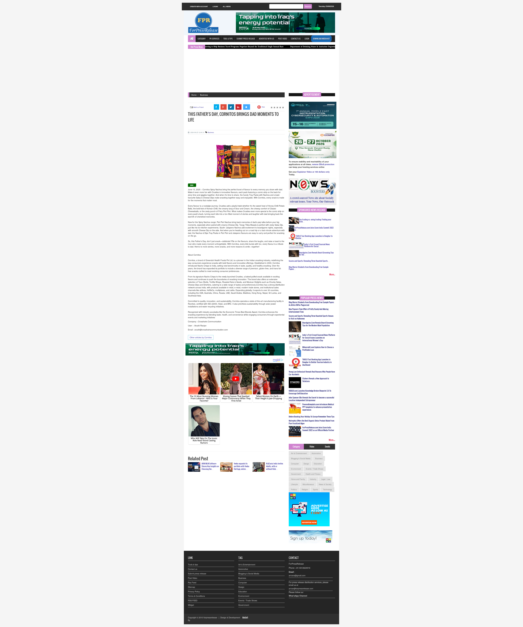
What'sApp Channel (298, 595)
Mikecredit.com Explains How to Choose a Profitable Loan (318, 348)
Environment (296, 468)
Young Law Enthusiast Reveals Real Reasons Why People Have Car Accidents (312, 373)
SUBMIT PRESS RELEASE (246, 38)
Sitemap (191, 587)
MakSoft (245, 617)
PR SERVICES (214, 38)
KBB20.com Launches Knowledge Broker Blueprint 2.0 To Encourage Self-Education (310, 392)
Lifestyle (294, 484)
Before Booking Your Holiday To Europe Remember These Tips (311, 416)
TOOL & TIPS (228, 38)
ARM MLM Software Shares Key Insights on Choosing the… (210, 466)
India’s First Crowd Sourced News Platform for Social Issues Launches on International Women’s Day (318, 338)
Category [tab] (296, 446)
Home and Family (298, 479)
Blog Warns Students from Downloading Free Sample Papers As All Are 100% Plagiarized (311, 303)
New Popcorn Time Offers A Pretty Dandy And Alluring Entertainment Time (308, 310)
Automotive (316, 453)
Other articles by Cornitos (201, 337)
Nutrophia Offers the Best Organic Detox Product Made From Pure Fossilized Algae (311, 422)
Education (318, 463)
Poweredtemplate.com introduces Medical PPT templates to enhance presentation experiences (318, 407)
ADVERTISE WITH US (266, 38)
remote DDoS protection (323, 164)
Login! (215, 6)
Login (307, 38)
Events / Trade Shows (314, 468)
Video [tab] (312, 446)
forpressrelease (210, 617)
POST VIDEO (282, 38)
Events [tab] (327, 446)
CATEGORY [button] (202, 38)
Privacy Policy (194, 591)
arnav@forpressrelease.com (301, 588)
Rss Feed (192, 582)
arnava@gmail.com (297, 575)
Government (296, 474)
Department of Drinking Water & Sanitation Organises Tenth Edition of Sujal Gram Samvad (287, 47)
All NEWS (227, 6)
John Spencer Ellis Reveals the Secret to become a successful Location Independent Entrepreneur (311, 399)
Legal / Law (325, 479)
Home (194, 94)
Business (204, 94)
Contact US (296, 38)
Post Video (192, 578)
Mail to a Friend (198, 107)
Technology (327, 489)
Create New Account (199, 6)
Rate (263, 107)
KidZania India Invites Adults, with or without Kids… (274, 466)
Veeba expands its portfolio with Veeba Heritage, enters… (241, 466)
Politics (294, 489)
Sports (315, 489)
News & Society (325, 484)
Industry (313, 479)
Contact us (192, 569)
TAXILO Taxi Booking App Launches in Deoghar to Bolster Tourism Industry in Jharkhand (317, 362)
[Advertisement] (261, 72)
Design (306, 463)
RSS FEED (192, 600)
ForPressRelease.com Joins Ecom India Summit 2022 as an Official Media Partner (318, 429)
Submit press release (197, 573)
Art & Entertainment (299, 453)
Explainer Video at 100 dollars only (313, 171)
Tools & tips (193, 564)
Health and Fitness (313, 474)
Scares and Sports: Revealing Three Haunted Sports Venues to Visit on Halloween (311, 317)
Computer (295, 463)
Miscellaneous (308, 484)
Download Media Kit (321, 38)
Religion (305, 489)
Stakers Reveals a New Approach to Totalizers (315, 380)
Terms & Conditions (196, 596)
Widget (191, 605)
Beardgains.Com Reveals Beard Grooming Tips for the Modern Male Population (318, 324)
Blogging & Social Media (300, 458)
